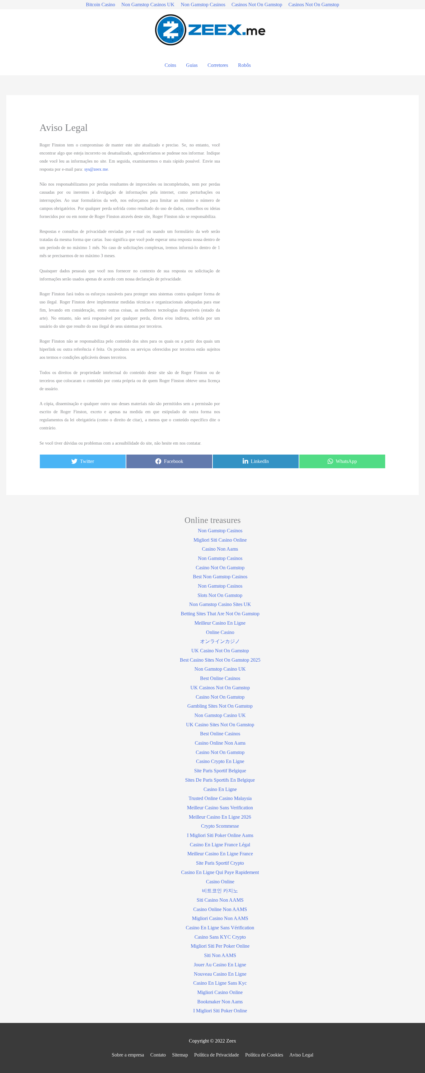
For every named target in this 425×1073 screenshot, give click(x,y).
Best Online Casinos (220, 678)
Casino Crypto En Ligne (220, 761)
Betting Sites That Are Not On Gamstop (220, 613)
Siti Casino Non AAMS (220, 900)
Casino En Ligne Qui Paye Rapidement (220, 872)
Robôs (244, 65)
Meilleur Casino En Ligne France (220, 853)
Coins (170, 65)
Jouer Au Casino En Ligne (220, 964)
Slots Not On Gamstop (220, 595)
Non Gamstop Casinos (203, 4)
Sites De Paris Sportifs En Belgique (220, 780)
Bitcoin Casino (100, 4)
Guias (192, 65)
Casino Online (220, 881)
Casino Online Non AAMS (220, 909)
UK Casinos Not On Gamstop (220, 687)
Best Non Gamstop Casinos (220, 576)
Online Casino (220, 632)
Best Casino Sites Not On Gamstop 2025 (220, 660)
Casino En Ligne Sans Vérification (220, 927)
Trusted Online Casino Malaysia (220, 798)
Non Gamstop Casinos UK (148, 4)
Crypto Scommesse (220, 826)
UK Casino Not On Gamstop (220, 650)
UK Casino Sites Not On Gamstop (220, 724)
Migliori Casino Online (220, 992)
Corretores (218, 65)
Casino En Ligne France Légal (220, 844)
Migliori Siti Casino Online (220, 540)
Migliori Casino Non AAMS (220, 918)
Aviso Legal (301, 1054)
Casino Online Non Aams (220, 743)
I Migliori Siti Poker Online (220, 1010)
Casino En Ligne (220, 789)
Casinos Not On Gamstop (256, 4)
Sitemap (180, 1054)
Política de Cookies (264, 1054)
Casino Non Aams (220, 549)
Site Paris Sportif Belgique (220, 770)
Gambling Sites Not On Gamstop (220, 706)
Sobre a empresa (128, 1054)
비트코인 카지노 (220, 890)
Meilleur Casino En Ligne (219, 623)
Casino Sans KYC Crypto (220, 937)
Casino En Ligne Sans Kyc (220, 983)
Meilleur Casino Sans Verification (220, 807)
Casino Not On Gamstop (220, 567)
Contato (158, 1054)
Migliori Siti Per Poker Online (220, 946)
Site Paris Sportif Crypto (220, 863)
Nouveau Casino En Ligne (220, 974)
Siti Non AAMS (220, 955)
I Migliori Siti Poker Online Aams (220, 835)
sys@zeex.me (96, 169)
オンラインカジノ (220, 641)
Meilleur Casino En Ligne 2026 (220, 817)
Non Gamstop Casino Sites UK (220, 604)
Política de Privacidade (216, 1054)
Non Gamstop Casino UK (220, 669)
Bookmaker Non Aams (220, 1001)
